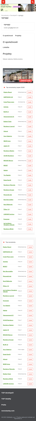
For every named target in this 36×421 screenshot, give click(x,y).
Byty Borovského (8, 199)
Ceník (29, 92)
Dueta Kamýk (7, 180)
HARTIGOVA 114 (8, 97)
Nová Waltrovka (8, 204)
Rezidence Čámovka (9, 185)
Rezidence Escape (9, 190)
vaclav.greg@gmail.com (11, 27)
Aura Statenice (8, 136)
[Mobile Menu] (3, 2)
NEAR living (7, 141)
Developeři (13, 15)
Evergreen (6, 219)
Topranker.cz (18, 418)
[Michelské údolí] (18, 69)
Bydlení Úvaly (7, 121)
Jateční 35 (6, 146)
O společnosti (8, 35)
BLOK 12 (6, 111)
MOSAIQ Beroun (8, 160)
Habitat (6, 170)
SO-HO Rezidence (9, 155)
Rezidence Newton (9, 151)
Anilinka (6, 107)
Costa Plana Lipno (9, 102)
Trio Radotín (7, 175)
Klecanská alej (8, 194)
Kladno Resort (8, 92)
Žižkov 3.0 (6, 209)
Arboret (6, 131)
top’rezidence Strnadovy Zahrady (9, 224)
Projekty (18, 35)
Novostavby (5, 15)
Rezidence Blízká (8, 229)
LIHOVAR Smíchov (9, 214)
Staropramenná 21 (9, 116)
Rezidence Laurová (9, 126)
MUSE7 (6, 165)
